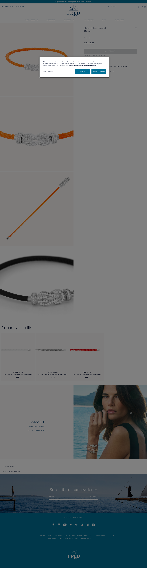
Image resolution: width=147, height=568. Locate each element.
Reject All (83, 71)
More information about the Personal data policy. (83, 65)
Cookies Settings (48, 71)
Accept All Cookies (99, 71)
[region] (74, 67)
